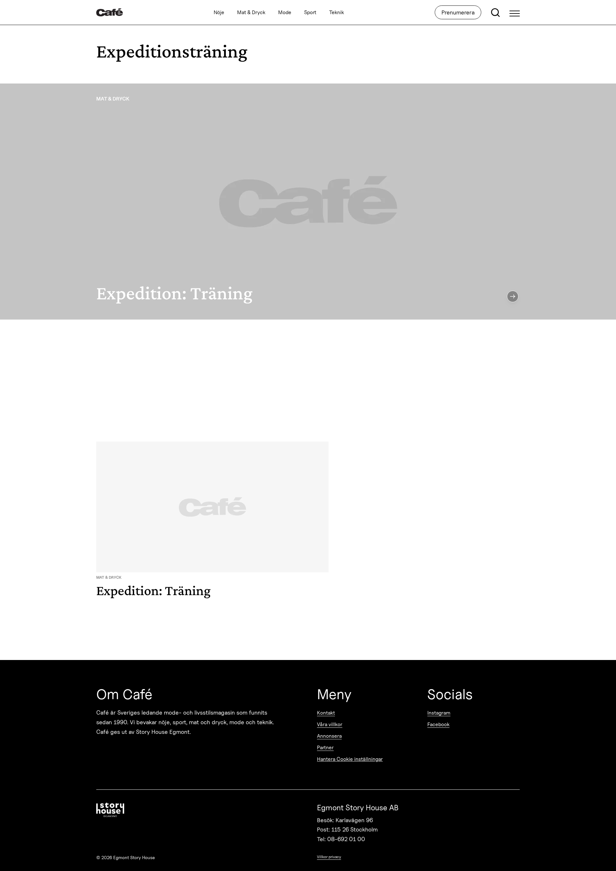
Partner (325, 747)
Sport (310, 12)
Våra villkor (329, 724)
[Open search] (495, 12)
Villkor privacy (329, 856)
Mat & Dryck (251, 12)
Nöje (219, 12)
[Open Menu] (514, 12)
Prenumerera (458, 12)
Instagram (438, 713)
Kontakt (326, 713)
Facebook (438, 724)
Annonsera (329, 736)
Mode (284, 12)
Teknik (336, 12)
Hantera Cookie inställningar (350, 759)
